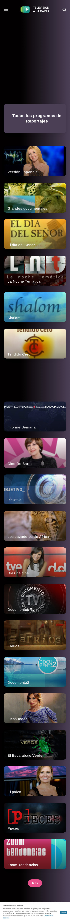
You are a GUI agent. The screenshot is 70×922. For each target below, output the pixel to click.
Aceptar (63, 912)
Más (35, 883)
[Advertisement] (35, 56)
